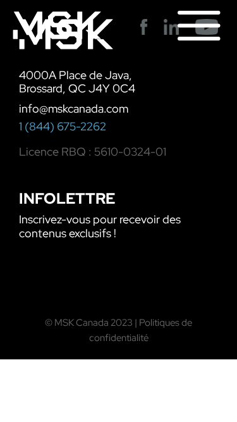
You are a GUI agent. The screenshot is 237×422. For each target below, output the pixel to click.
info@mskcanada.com (73, 108)
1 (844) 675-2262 (62, 126)
